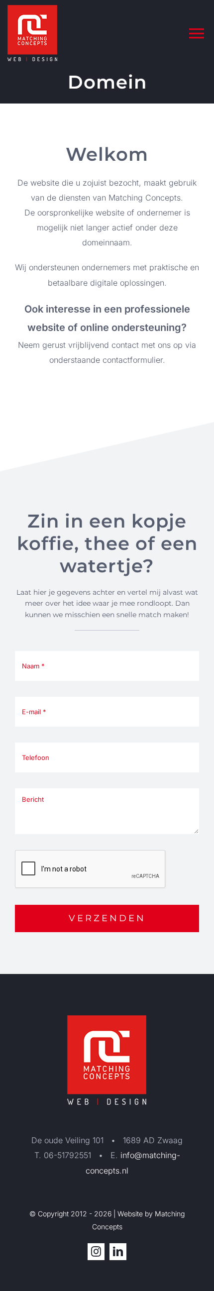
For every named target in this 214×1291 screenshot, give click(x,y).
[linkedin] (117, 1251)
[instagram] (96, 1251)
